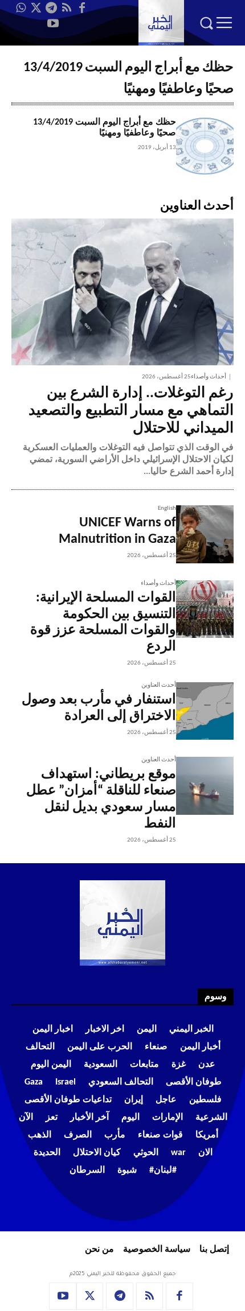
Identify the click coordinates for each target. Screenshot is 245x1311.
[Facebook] (82, 8)
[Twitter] (36, 8)
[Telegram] (51, 8)
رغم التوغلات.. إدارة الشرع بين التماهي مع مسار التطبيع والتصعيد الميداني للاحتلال (131, 411)
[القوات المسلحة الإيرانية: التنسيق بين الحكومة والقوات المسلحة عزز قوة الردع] (205, 609)
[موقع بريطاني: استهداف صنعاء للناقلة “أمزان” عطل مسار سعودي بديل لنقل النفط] (205, 785)
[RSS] (66, 8)
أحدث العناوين (158, 685)
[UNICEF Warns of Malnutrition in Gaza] (205, 534)
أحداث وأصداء (208, 377)
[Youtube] (53, 23)
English (167, 508)
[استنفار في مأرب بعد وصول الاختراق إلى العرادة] (205, 711)
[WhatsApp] (20, 8)
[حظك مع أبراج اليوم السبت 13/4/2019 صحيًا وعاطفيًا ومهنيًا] (205, 146)
